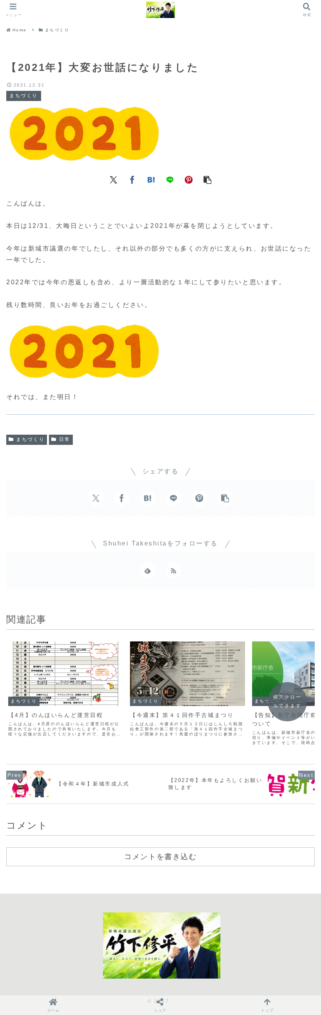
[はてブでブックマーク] (151, 179)
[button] (207, 179)
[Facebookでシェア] (132, 179)
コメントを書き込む (160, 856)
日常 (64, 439)
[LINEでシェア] (170, 179)
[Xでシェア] (113, 179)
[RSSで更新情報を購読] (173, 570)
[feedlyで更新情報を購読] (147, 570)
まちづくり (30, 439)
